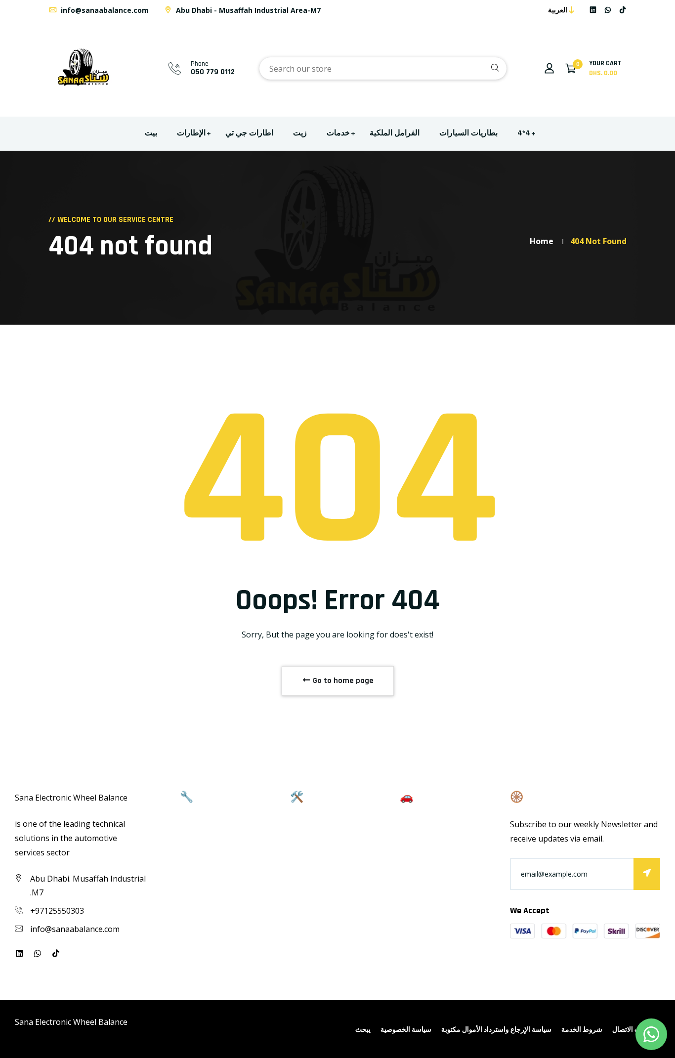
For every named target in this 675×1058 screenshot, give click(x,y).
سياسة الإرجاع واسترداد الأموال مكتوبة (496, 1029)
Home (541, 241)
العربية (557, 9)
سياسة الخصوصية (405, 1029)
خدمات (338, 133)
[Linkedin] (593, 9)
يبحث (363, 1029)
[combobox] (382, 68)
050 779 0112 (213, 72)
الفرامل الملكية (395, 133)
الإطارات (191, 133)
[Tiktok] (623, 9)
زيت (300, 133)
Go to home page (342, 681)
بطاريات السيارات (468, 133)
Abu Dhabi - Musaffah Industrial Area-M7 (247, 10)
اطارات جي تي (249, 133)
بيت (151, 133)
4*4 (523, 133)
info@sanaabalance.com (104, 10)
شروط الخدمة (581, 1029)
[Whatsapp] (608, 9)
